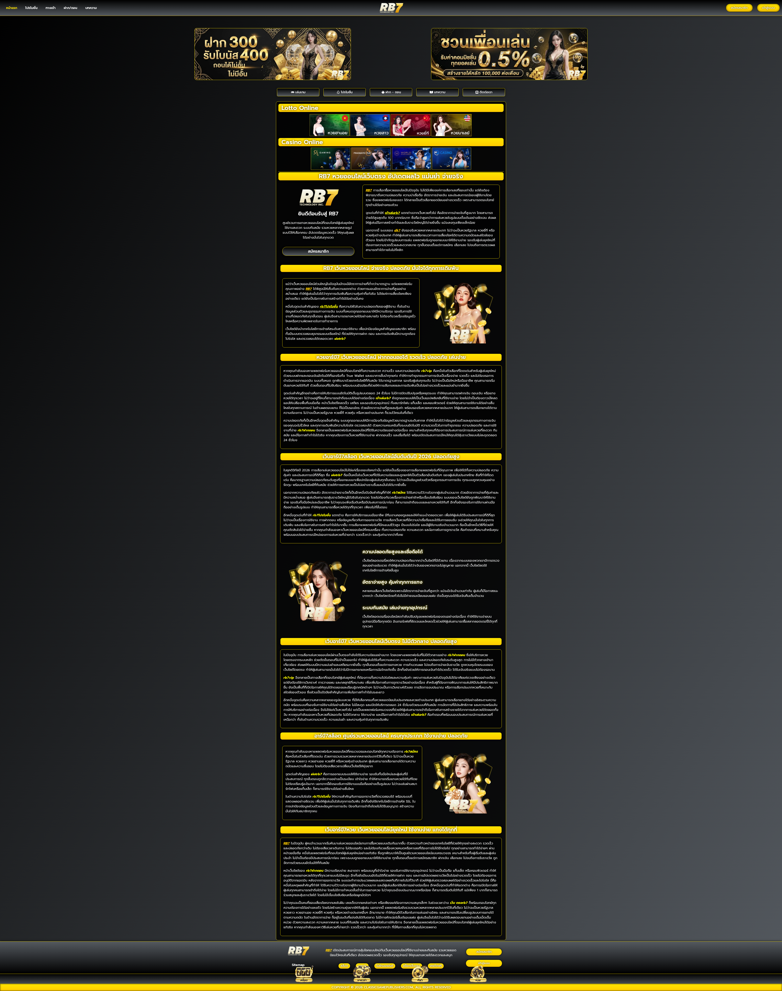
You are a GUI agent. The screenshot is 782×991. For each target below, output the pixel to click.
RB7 (369, 190)
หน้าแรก (11, 7)
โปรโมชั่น (31, 7)
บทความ (91, 7)
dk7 (397, 230)
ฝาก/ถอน (70, 7)
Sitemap (298, 964)
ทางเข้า (51, 7)
